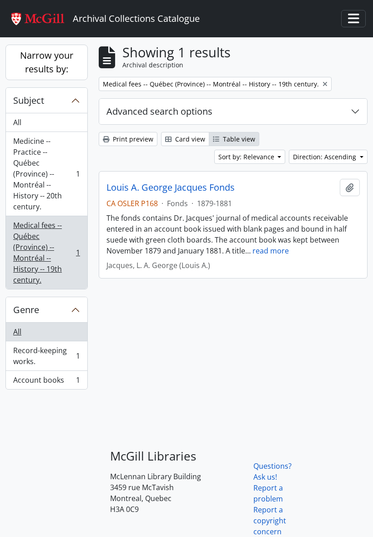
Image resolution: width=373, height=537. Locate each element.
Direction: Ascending (325, 156)
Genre (26, 310)
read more (270, 251)
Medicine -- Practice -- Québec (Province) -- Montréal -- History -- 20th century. (46, 174)
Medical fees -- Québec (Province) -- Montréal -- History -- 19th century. (46, 252)
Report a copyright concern (269, 521)
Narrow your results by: (46, 62)
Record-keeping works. (46, 355)
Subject (28, 100)
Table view (238, 139)
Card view (189, 139)
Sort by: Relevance (247, 156)
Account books (46, 382)
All (17, 122)
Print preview (132, 139)
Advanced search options (159, 111)
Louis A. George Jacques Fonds (170, 187)
